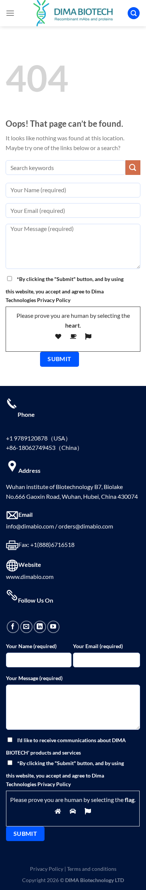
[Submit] (132, 167)
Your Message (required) (34, 678)
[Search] (134, 13)
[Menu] (10, 13)
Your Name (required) (31, 646)
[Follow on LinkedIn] (40, 627)
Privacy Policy (46, 869)
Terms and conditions (91, 869)
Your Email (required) (98, 646)
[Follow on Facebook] (13, 627)
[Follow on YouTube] (53, 627)
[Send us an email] (26, 627)
